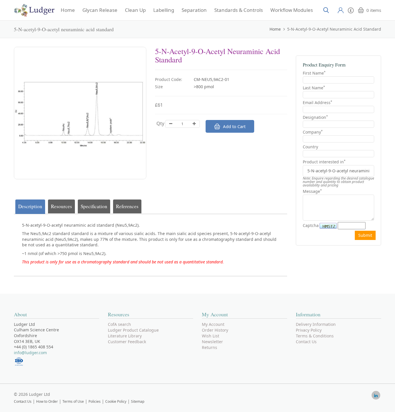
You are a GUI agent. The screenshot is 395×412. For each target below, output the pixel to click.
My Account (213, 324)
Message (312, 191)
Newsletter (212, 341)
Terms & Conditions (315, 336)
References (127, 206)
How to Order (47, 401)
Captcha (311, 225)
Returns (209, 347)
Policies (94, 401)
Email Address (317, 102)
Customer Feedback (127, 341)
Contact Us (306, 341)
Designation (315, 117)
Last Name (314, 87)
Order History (215, 330)
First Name (314, 73)
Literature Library (125, 336)
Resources (61, 206)
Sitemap (137, 401)
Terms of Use (73, 401)
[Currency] (351, 9)
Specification (94, 206)
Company (313, 132)
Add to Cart (234, 126)
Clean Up (135, 10)
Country (310, 146)
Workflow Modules (291, 10)
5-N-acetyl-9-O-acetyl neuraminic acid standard (334, 29)
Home (68, 10)
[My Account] (340, 10)
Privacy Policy (309, 330)
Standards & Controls (238, 10)
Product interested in (324, 162)
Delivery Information (316, 324)
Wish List (210, 336)
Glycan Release (99, 10)
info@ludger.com (30, 352)
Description (30, 206)
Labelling (163, 10)
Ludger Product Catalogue (133, 330)
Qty (160, 123)
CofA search (119, 324)
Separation (194, 10)
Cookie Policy (115, 401)
